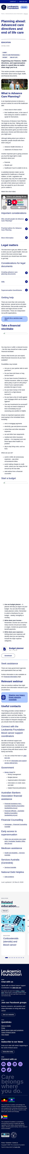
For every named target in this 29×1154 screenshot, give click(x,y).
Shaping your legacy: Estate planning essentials (17, 697)
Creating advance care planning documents (9, 273)
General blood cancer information (14, 13)
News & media (6, 1026)
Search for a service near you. (13, 319)
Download (8, 655)
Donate (24, 7)
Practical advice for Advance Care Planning (11, 229)
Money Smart (9, 772)
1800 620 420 (23, 1)
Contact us (15, 1142)
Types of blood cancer (8, 1032)
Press (3, 1028)
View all (5, 910)
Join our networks (8, 1014)
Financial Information (10, 676)
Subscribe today (8, 1051)
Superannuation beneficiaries (11, 290)
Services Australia (10, 867)
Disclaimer (8, 1142)
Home (2, 13)
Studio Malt (17, 1147)
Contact (13, 1)
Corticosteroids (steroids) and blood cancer (10, 941)
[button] (6, 957)
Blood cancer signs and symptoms (12, 1030)
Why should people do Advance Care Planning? (12, 220)
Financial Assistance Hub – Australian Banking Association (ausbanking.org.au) (14, 806)
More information (7, 238)
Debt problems (9, 877)
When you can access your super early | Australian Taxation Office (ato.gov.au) (15, 841)
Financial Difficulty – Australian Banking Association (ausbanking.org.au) (14, 813)
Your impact (5, 1034)
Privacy (3, 1142)
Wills (3, 282)
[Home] (13, 7)
